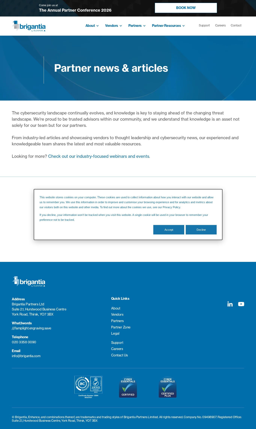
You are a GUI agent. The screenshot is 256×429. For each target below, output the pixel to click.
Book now (186, 8)
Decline (201, 229)
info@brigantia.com (26, 356)
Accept (169, 229)
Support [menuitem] (204, 25)
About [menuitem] (90, 25)
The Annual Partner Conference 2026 (75, 10)
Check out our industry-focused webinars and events (98, 156)
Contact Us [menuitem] (119, 355)
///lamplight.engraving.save (31, 328)
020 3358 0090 (24, 342)
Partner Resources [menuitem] (166, 25)
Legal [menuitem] (115, 333)
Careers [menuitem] (220, 25)
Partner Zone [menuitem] (120, 327)
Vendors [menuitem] (111, 25)
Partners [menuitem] (135, 25)
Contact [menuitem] (236, 25)
